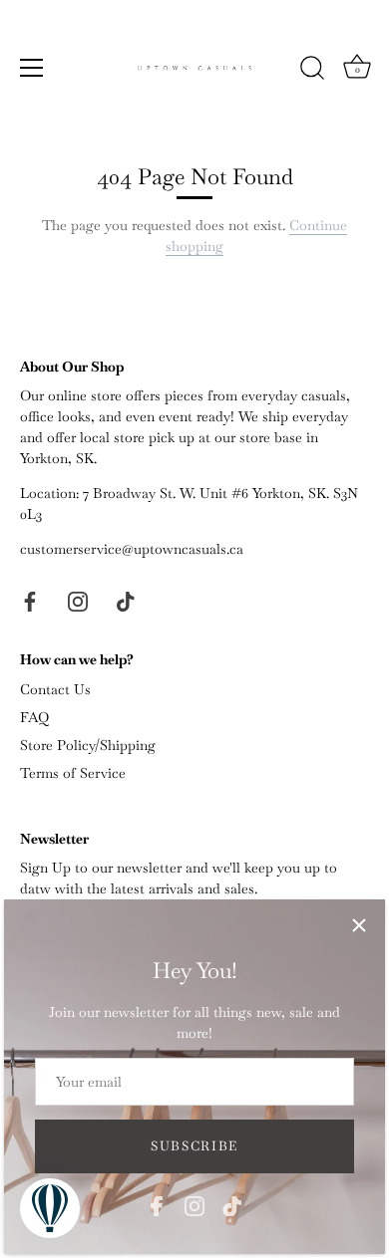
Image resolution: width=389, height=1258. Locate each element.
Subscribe (194, 1145)
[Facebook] (157, 1204)
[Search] (312, 71)
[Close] (359, 925)
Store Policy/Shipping (88, 745)
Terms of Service (73, 773)
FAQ (34, 717)
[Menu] (32, 68)
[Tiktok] (232, 1204)
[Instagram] (194, 1204)
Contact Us (55, 689)
